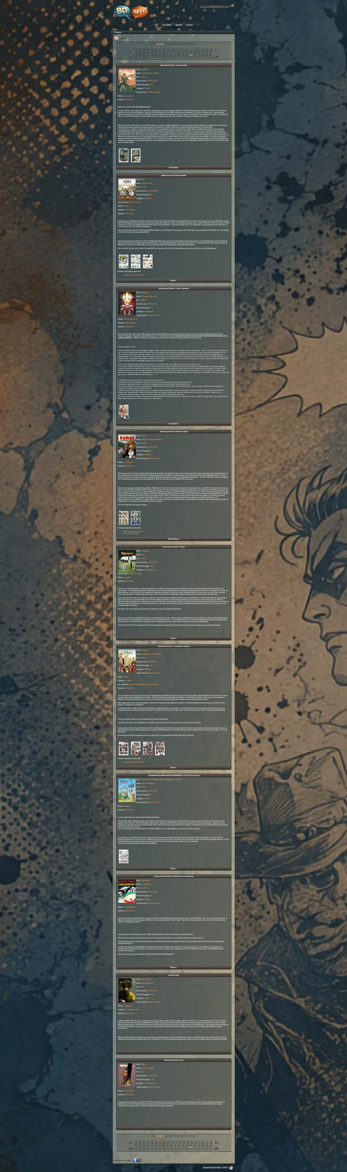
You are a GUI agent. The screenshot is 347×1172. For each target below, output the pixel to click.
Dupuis (126, 206)
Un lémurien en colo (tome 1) (133, 275)
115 (191, 50)
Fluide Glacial (129, 1091)
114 (187, 50)
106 (156, 50)
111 (176, 50)
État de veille (173, 975)
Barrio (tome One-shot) (173, 1060)
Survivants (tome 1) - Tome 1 (174, 547)
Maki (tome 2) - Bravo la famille (173, 175)
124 (148, 51)
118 (203, 50)
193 (183, 57)
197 (199, 57)
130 (172, 51)
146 (155, 53)
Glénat (126, 677)
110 (172, 50)
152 (178, 53)
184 (148, 57)
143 (143, 53)
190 (172, 57)
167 (159, 55)
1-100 (152, 44)
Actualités (167, 25)
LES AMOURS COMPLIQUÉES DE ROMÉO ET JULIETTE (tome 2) (173, 775)
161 (136, 55)
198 (202, 57)
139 (206, 51)
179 (206, 55)
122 (140, 51)
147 (159, 53)
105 (152, 50)
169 (167, 55)
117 (199, 50)
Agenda (179, 25)
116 (195, 50)
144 (147, 53)
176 (194, 55)
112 (180, 50)
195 (191, 57)
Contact (189, 25)
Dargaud (127, 577)
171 (175, 55)
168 (163, 55)
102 (140, 50)
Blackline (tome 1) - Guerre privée (173, 65)
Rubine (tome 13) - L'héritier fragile (174, 431)
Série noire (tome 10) (130, 533)
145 (151, 53)
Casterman (128, 1006)
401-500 (184, 44)
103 (144, 50)
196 (195, 57)
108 (164, 50)
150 (170, 53)
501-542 (193, 44)
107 (160, 50)
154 (186, 53)
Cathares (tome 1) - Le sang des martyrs (174, 646)
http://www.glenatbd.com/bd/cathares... (145, 684)
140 (210, 51)
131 (176, 51)
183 (143, 57)
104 (148, 50)
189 (168, 57)
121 (136, 51)
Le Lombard (128, 96)
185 (152, 57)
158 (202, 53)
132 (179, 51)
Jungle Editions (129, 907)
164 (148, 55)
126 (156, 51)
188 (164, 57)
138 (203, 51)
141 (136, 53)
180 (210, 55)
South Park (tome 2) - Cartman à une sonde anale (173, 876)
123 (144, 51)
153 (182, 53)
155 (190, 53)
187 (159, 57)
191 (175, 57)
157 (198, 53)
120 (210, 50)
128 (164, 51)
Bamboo (127, 806)
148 (162, 53)
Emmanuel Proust (130, 319)
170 (171, 55)
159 (206, 53)
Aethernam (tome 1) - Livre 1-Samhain (174, 288)
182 (140, 57)
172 (179, 55)
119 (206, 50)
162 (140, 55)
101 (136, 50)
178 (202, 55)
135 (191, 51)
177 (198, 55)
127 (160, 51)
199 (206, 57)
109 (168, 50)
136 (195, 51)
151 (174, 53)
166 (156, 55)
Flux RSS (121, 38)
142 (139, 53)
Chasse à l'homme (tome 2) (133, 762)
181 (135, 57)
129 (168, 51)
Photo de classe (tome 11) (132, 531)
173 (183, 55)
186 (156, 57)
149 (166, 53)
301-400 (176, 44)
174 (186, 55)
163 (144, 55)
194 (187, 57)
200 (211, 57)
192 (179, 57)
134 (187, 51)
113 (183, 50)
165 (152, 55)
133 (183, 51)
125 (152, 51)
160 (210, 53)
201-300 (168, 44)
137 (199, 51)
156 (194, 53)
